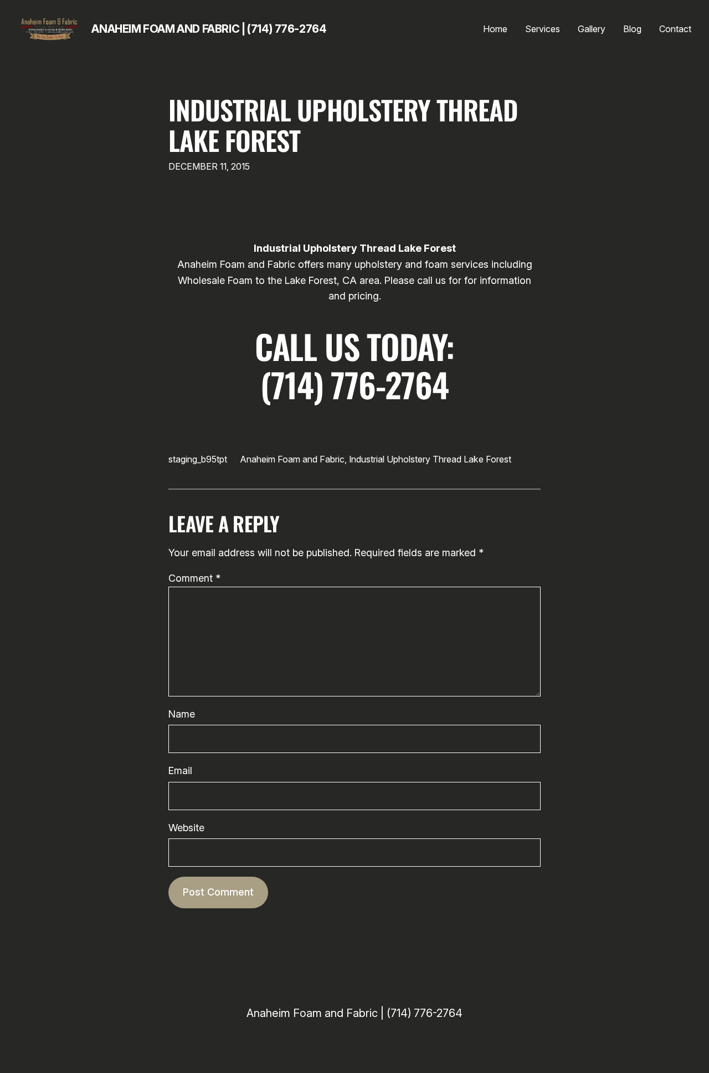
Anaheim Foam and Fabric (292, 459)
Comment (194, 578)
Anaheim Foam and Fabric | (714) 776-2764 (208, 28)
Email (180, 770)
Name (181, 714)
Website (186, 827)
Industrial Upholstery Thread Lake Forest (343, 124)
